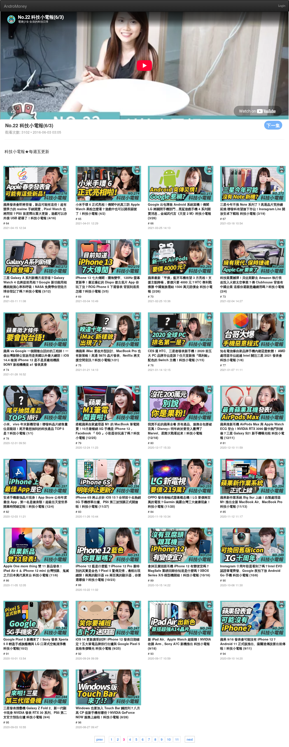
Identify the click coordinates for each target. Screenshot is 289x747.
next (190, 739)
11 (177, 739)
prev (99, 739)
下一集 (273, 125)
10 (169, 739)
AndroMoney (15, 6)
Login (281, 5)
